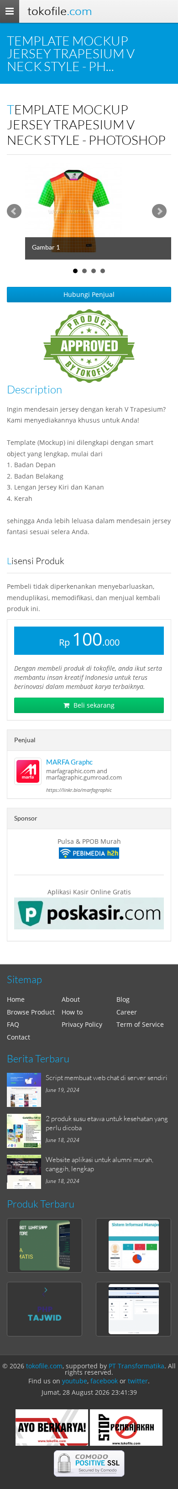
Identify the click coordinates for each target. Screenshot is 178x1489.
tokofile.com (44, 1366)
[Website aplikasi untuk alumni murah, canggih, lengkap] (26, 1172)
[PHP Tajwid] (44, 1309)
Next (159, 211)
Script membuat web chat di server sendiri (107, 1077)
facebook (104, 1381)
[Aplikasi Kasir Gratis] (89, 913)
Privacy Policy (82, 1024)
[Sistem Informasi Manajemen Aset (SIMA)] (133, 1245)
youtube (74, 1381)
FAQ (13, 1024)
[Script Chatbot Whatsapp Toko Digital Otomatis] (44, 1245)
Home (16, 999)
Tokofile (59, 11)
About (71, 999)
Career (126, 1012)
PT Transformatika (136, 1366)
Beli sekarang (93, 705)
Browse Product (31, 1012)
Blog (123, 999)
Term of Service (140, 1024)
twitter (138, 1381)
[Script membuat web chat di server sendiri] (26, 1090)
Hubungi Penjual (89, 294)
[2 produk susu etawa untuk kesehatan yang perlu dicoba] (26, 1131)
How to (72, 1012)
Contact (18, 1037)
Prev (14, 211)
